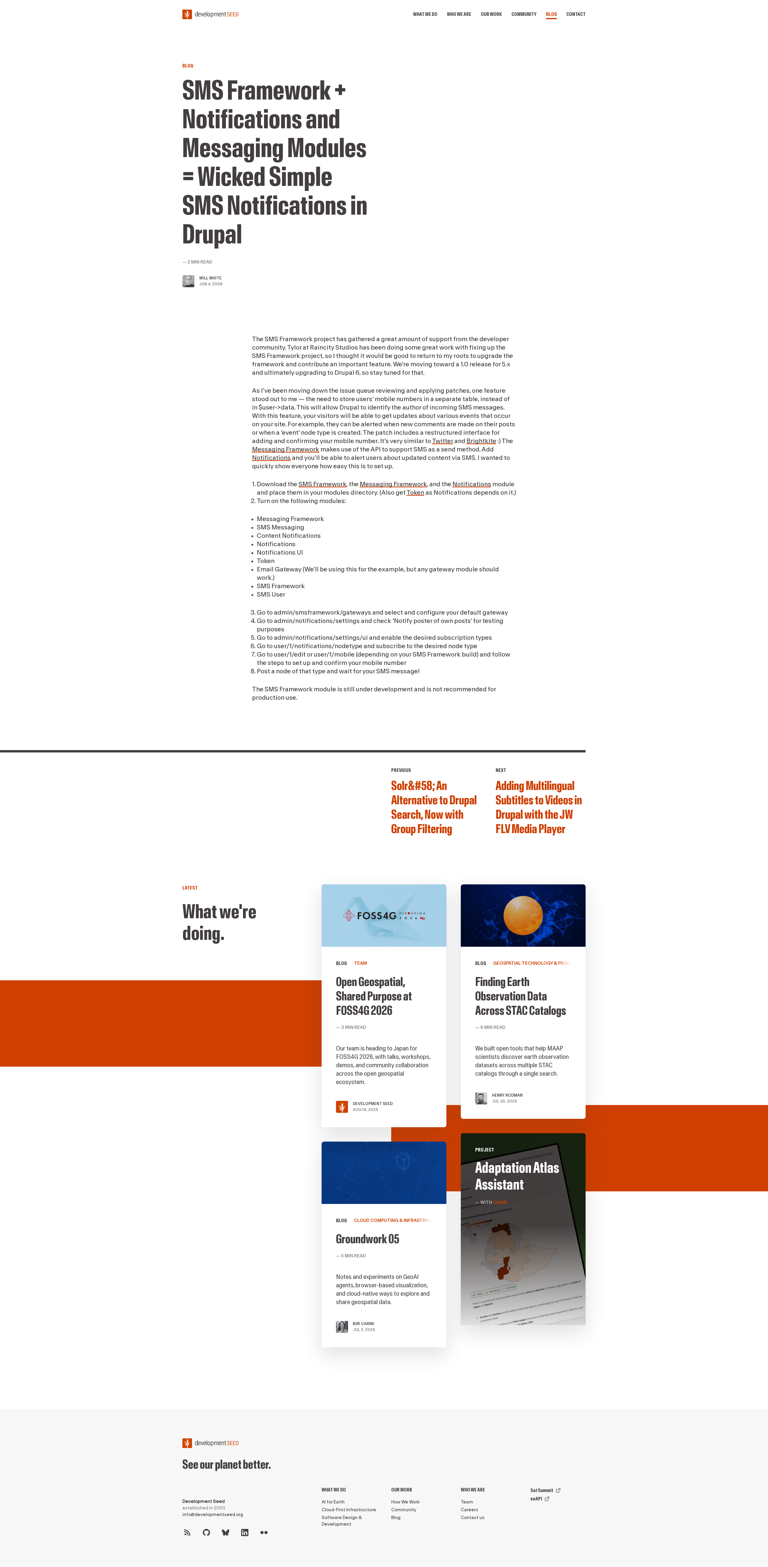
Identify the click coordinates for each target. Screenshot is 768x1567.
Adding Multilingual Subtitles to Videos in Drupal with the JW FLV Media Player (539, 808)
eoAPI (536, 1498)
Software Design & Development (342, 1521)
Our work (491, 14)
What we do (425, 14)
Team (467, 1502)
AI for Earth (333, 1502)
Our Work (401, 1489)
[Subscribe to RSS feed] (187, 1532)
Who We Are (473, 1489)
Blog (551, 14)
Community (524, 14)
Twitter (442, 441)
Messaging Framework (285, 449)
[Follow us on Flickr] (264, 1532)
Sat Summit (541, 1490)
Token (415, 493)
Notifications (271, 458)
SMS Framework (322, 484)
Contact (576, 14)
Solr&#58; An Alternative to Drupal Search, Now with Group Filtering (434, 808)
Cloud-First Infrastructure (349, 1510)
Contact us (472, 1517)
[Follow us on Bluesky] (225, 1532)
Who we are (459, 14)
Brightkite (481, 441)
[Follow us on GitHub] (206, 1532)
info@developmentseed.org (212, 1514)
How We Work (405, 1502)
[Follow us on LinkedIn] (245, 1532)
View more (523, 1229)
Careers (469, 1510)
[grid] (454, 1123)
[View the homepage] (210, 14)
